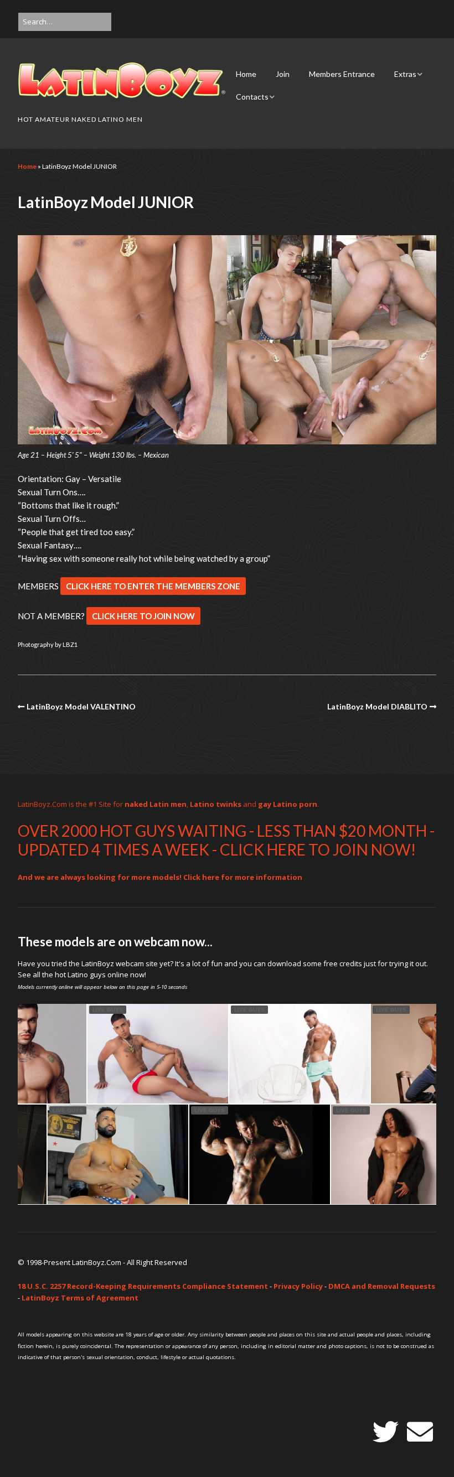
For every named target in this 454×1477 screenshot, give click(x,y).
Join (283, 74)
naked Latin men (156, 804)
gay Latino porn (287, 804)
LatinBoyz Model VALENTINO (81, 706)
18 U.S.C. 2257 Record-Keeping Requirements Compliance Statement (143, 1286)
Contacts (252, 96)
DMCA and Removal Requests (381, 1286)
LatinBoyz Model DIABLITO (377, 706)
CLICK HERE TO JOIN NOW (143, 616)
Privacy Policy (298, 1286)
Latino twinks (215, 804)
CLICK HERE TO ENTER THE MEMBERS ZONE (153, 586)
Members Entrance (342, 74)
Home (246, 74)
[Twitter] (386, 1432)
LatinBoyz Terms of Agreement (80, 1298)
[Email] (420, 1432)
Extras (405, 74)
